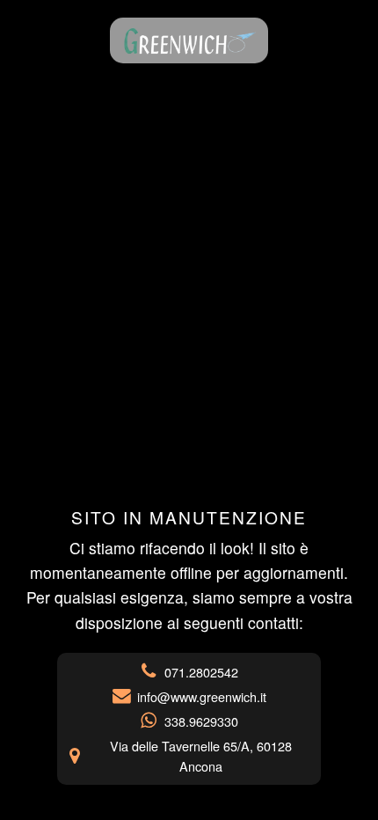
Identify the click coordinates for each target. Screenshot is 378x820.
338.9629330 (201, 721)
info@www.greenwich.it (201, 696)
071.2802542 (201, 672)
